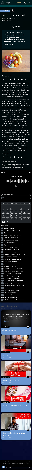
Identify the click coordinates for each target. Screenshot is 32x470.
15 (28, 212)
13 (20, 212)
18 (11, 215)
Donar (19, 2)
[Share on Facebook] (7, 79)
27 (20, 218)
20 (20, 215)
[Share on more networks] (25, 79)
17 (7, 215)
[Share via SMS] (21, 79)
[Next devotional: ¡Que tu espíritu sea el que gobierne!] (21, 26)
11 (11, 212)
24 (7, 218)
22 (28, 215)
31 (7, 222)
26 (16, 218)
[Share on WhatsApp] (3, 79)
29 (28, 218)
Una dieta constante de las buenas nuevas (14, 406)
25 (12, 218)
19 (16, 215)
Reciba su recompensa (10, 380)
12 (16, 212)
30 (3, 222)
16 (3, 215)
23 (3, 218)
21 (24, 215)
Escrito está (6, 355)
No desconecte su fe (9, 330)
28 (24, 218)
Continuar (6, 321)
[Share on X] (10, 79)
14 (24, 212)
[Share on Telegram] (18, 79)
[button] (16, 186)
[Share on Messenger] (14, 79)
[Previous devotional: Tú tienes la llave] (10, 26)
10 (7, 212)
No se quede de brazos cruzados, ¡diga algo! (14, 434)
